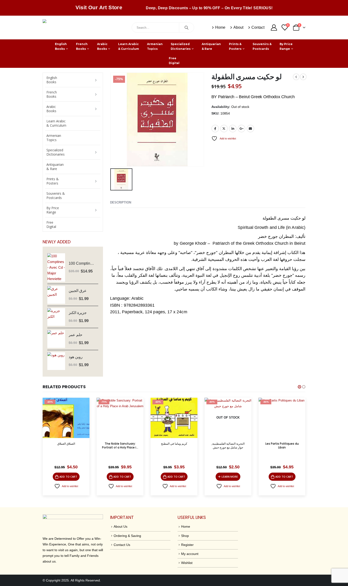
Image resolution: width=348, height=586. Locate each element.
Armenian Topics (155, 46)
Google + (241, 128)
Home (220, 27)
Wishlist (186, 563)
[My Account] (273, 27)
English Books (61, 46)
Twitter (224, 128)
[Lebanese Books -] (78, 27)
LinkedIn (232, 128)
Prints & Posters (235, 46)
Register (187, 545)
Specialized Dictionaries (181, 46)
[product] (56, 267)
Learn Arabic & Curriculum (128, 46)
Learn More (230, 476)
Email (250, 128)
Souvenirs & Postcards (262, 46)
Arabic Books (102, 46)
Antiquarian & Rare (211, 46)
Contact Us (122, 545)
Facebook (215, 128)
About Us (120, 526)
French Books (82, 46)
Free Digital (174, 60)
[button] (299, 387)
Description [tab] (120, 202)
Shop (185, 536)
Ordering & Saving (127, 536)
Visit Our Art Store (99, 7)
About (238, 27)
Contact (257, 27)
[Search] (186, 27)
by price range (286, 46)
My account (189, 554)
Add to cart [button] (68, 476)
